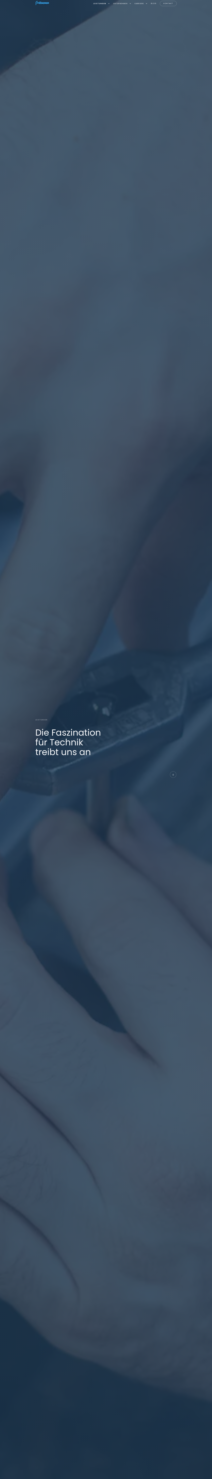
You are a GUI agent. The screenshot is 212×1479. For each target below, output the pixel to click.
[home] (42, 3)
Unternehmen (120, 3)
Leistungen (99, 3)
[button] (102, 3)
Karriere (139, 3)
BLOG (153, 3)
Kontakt (168, 3)
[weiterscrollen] (173, 774)
